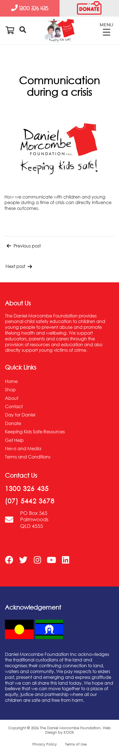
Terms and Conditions (27, 457)
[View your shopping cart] (10, 30)
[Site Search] (23, 27)
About (11, 398)
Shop (10, 389)
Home (11, 381)
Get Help (14, 440)
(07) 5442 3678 (30, 501)
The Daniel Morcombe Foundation (70, 728)
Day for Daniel (20, 415)
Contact (14, 406)
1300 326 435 (27, 488)
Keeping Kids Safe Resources (35, 431)
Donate (13, 423)
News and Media (23, 448)
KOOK (69, 732)
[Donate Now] (89, 8)
